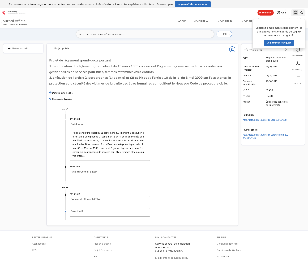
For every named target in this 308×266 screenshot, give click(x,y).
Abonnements (39, 243)
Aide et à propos (102, 243)
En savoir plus (165, 4)
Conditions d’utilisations (229, 250)
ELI (95, 256)
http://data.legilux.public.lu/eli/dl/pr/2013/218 (265, 119)
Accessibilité (223, 256)
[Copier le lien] (258, 115)
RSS (34, 250)
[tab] (297, 52)
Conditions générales (228, 243)
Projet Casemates (103, 250)
